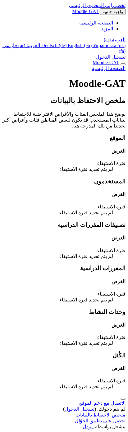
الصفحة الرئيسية (109, 68)
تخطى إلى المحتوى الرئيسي (97, 5)
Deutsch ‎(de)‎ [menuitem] (54, 45)
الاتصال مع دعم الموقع (102, 403)
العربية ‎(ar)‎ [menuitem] (28, 45)
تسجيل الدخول (111, 57)
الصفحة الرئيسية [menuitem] (96, 22)
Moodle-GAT (85, 11)
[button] (115, 39)
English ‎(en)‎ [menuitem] (80, 45)
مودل (88, 426)
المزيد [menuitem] (107, 28)
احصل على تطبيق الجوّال (100, 420)
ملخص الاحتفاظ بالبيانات (100, 414)
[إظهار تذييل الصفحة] (123, 399)
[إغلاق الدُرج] (123, 64)
